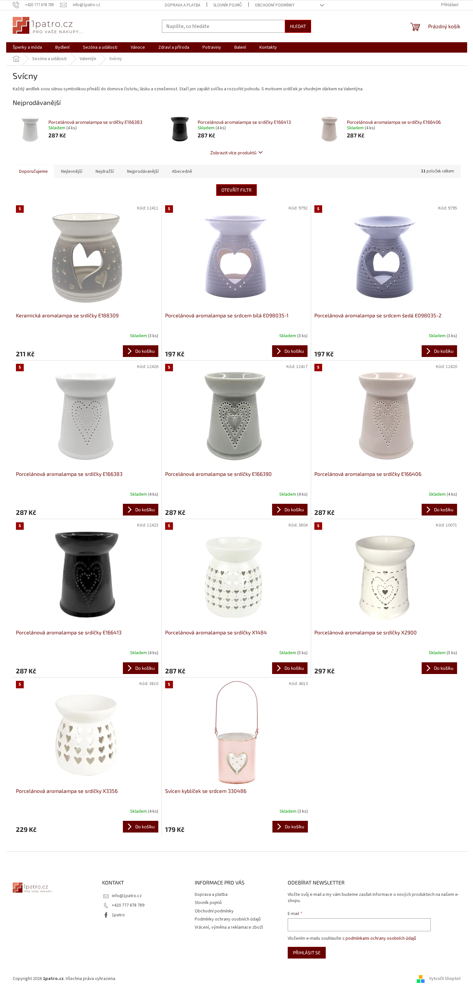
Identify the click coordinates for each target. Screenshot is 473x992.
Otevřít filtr (236, 190)
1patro (118, 915)
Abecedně (182, 171)
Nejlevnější (71, 171)
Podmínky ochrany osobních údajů (228, 919)
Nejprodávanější (143, 171)
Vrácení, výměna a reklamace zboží (229, 927)
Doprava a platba (182, 5)
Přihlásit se (307, 952)
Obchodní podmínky (275, 5)
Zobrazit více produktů (233, 152)
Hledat (298, 26)
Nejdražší (105, 171)
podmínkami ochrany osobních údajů (381, 938)
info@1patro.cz (127, 896)
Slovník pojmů (227, 5)
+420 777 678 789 (128, 905)
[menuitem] (27, 47)
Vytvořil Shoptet (445, 978)
